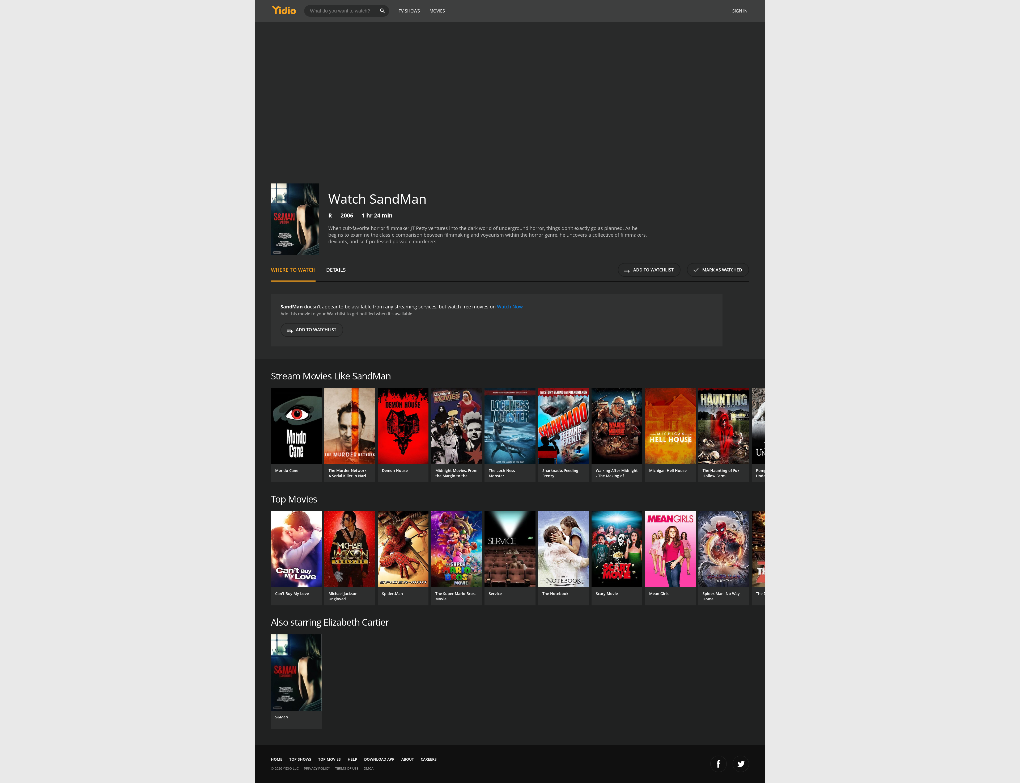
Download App (379, 759)
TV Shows (409, 11)
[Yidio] (284, 12)
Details (336, 269)
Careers (429, 759)
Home (276, 759)
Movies (437, 11)
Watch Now (510, 306)
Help (352, 759)
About (407, 759)
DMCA (368, 768)
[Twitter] (741, 764)
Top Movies (329, 759)
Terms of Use (346, 768)
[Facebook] (718, 764)
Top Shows (300, 759)
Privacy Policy (317, 768)
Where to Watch (293, 269)
